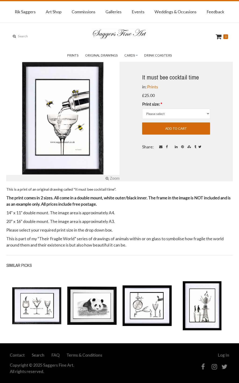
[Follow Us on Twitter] (224, 367)
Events (138, 11)
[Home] (119, 35)
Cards (129, 55)
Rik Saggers (25, 11)
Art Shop (54, 11)
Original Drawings (101, 55)
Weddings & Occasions (176, 11)
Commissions (83, 11)
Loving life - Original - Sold (202, 314)
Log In (223, 355)
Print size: (152, 104)
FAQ (55, 355)
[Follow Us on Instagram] (214, 367)
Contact (17, 355)
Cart (219, 36)
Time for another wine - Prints (147, 314)
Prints (73, 55)
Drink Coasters (158, 55)
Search (38, 355)
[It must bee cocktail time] (63, 121)
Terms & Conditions (84, 355)
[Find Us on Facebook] (203, 367)
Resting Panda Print (92, 316)
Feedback (215, 11)
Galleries (113, 11)
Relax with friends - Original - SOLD (36, 314)
